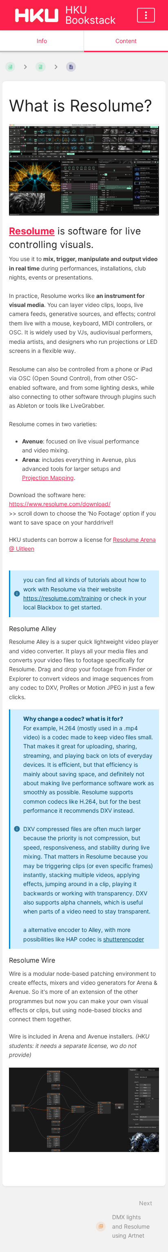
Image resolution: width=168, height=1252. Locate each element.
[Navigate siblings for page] (56, 67)
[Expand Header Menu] (146, 15)
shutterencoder (123, 939)
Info (42, 40)
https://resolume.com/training (62, 598)
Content (126, 40)
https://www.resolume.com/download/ (60, 503)
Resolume (32, 231)
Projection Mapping (48, 477)
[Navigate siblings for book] (25, 67)
